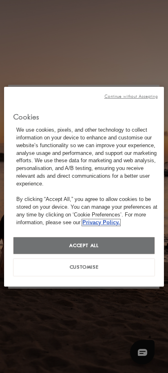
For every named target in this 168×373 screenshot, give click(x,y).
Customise (84, 267)
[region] (84, 186)
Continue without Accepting (131, 96)
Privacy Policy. (101, 222)
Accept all (83, 245)
